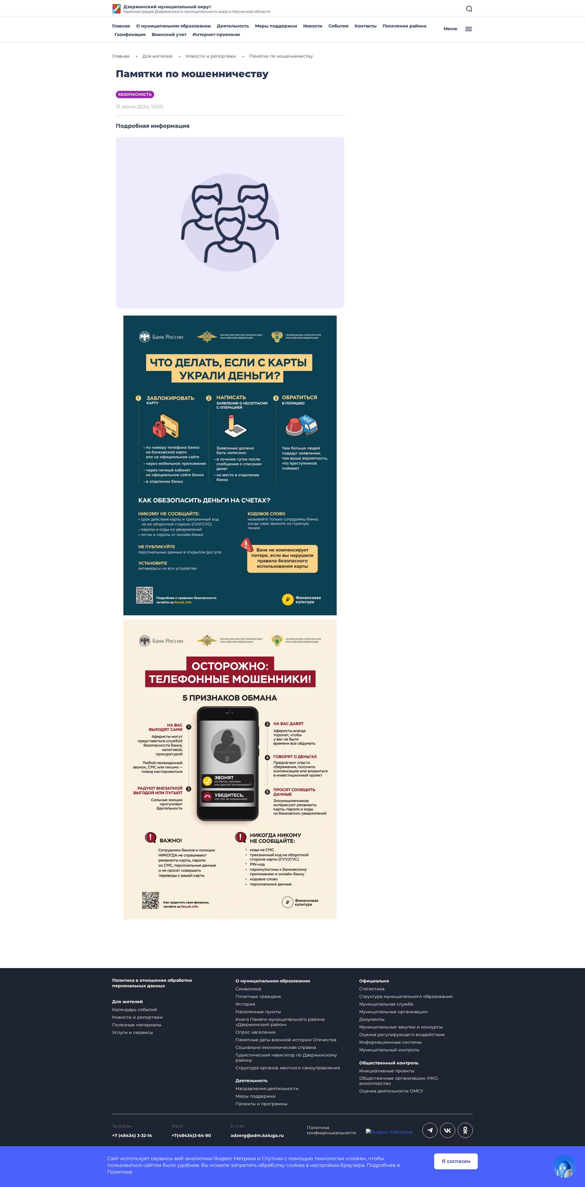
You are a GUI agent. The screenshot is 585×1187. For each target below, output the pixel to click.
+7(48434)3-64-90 (191, 1135)
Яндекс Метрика (235, 1158)
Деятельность (233, 26)
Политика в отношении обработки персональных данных (152, 983)
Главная (121, 26)
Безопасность (135, 94)
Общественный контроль (388, 1063)
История (245, 1004)
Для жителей (127, 1001)
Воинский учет (169, 34)
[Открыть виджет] (564, 1166)
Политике (119, 1172)
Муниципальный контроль (389, 1050)
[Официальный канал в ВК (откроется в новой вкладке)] (447, 1130)
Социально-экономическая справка (276, 1047)
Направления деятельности (267, 1088)
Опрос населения (255, 1032)
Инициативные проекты (386, 1071)
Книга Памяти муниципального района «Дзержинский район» (280, 1022)
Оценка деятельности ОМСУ (391, 1091)
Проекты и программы (261, 1104)
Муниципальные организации (393, 1011)
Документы (372, 1019)
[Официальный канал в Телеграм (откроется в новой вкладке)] (430, 1130)
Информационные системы (390, 1042)
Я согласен (456, 1161)
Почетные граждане (258, 996)
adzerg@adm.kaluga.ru (257, 1135)
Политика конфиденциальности (331, 1130)
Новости (312, 26)
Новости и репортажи (137, 1017)
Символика (248, 989)
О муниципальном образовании (173, 26)
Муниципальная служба (386, 1004)
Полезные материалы (136, 1025)
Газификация (130, 34)
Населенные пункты (258, 1011)
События (338, 26)
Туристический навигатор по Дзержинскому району (286, 1057)
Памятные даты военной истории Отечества (286, 1039)
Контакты (366, 26)
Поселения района (404, 26)
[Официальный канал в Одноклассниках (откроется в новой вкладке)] (465, 1130)
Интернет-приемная (216, 34)
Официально (374, 981)
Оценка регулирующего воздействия (402, 1034)
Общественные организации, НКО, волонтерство (398, 1080)
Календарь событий (134, 1009)
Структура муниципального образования (405, 996)
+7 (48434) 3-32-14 (132, 1135)
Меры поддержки (276, 26)
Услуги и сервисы (132, 1032)
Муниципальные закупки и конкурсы (401, 1027)
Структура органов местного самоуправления (288, 1068)
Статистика (372, 989)
